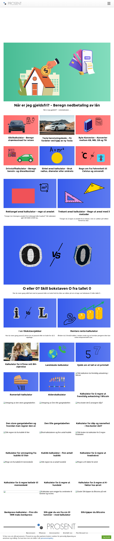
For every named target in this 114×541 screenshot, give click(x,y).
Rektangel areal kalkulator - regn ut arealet (30, 211)
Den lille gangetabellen (57, 423)
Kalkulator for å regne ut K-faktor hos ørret (92, 483)
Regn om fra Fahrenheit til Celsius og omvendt (93, 169)
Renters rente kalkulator (84, 331)
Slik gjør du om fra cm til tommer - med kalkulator (57, 513)
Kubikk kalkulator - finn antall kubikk (57, 454)
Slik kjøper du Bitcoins (93, 512)
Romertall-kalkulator (21, 394)
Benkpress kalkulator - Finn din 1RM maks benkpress (21, 513)
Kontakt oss (67, 533)
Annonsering (54, 533)
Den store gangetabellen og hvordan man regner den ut (21, 424)
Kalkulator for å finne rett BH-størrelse (21, 365)
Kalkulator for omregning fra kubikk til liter (21, 454)
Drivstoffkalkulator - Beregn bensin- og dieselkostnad (21, 169)
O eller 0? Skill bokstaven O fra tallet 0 (57, 288)
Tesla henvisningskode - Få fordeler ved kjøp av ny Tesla (56, 139)
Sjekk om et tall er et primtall (93, 365)
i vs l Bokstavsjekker (30, 331)
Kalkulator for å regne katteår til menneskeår (21, 483)
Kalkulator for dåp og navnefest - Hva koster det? (93, 424)
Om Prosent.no (82, 533)
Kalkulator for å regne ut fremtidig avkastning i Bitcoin (93, 395)
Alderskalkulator (57, 394)
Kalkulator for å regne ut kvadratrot (93, 454)
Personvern (30, 533)
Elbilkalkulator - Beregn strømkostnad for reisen (21, 139)
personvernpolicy (47, 538)
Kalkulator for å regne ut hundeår (57, 483)
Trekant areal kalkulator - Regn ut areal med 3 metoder (84, 213)
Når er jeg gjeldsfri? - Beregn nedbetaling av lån (57, 105)
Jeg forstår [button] (106, 537)
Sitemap (42, 533)
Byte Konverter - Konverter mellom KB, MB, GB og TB (93, 139)
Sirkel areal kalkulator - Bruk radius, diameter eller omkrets (57, 169)
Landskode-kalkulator (57, 365)
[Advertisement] (57, 24)
